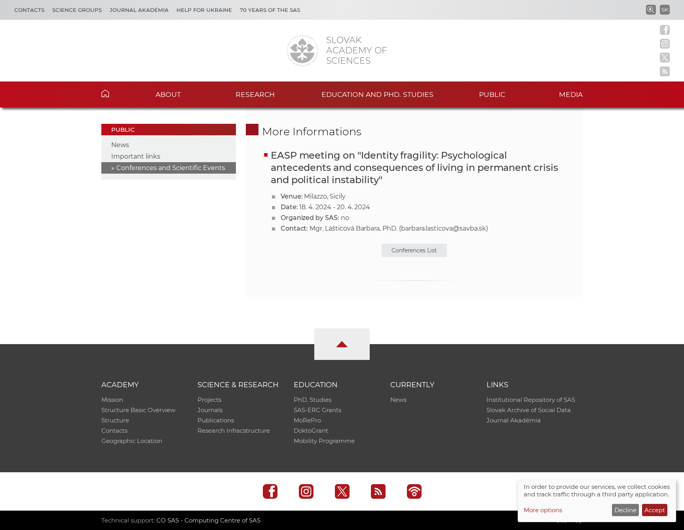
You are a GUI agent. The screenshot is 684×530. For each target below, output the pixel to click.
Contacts (29, 10)
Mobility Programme (324, 441)
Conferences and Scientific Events (170, 168)
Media (571, 94)
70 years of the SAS (270, 10)
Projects (209, 399)
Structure (115, 420)
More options (543, 510)
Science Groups (77, 10)
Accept (654, 510)
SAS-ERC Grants (317, 410)
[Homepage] (302, 50)
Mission (112, 399)
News (120, 145)
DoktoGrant (311, 430)
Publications (216, 420)
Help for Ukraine (204, 10)
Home (117, 93)
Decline (625, 510)
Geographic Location (131, 441)
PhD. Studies (312, 399)
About (168, 94)
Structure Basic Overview (138, 410)
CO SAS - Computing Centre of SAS (208, 520)
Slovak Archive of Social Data (528, 410)
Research (255, 94)
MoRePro (307, 420)
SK (664, 9)
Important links (135, 156)
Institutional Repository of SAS (530, 399)
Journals (210, 410)
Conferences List (414, 250)
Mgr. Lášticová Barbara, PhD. (353, 228)
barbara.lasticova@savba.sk (443, 228)
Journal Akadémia (139, 10)
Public (492, 94)
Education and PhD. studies (377, 94)
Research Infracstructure (234, 430)
